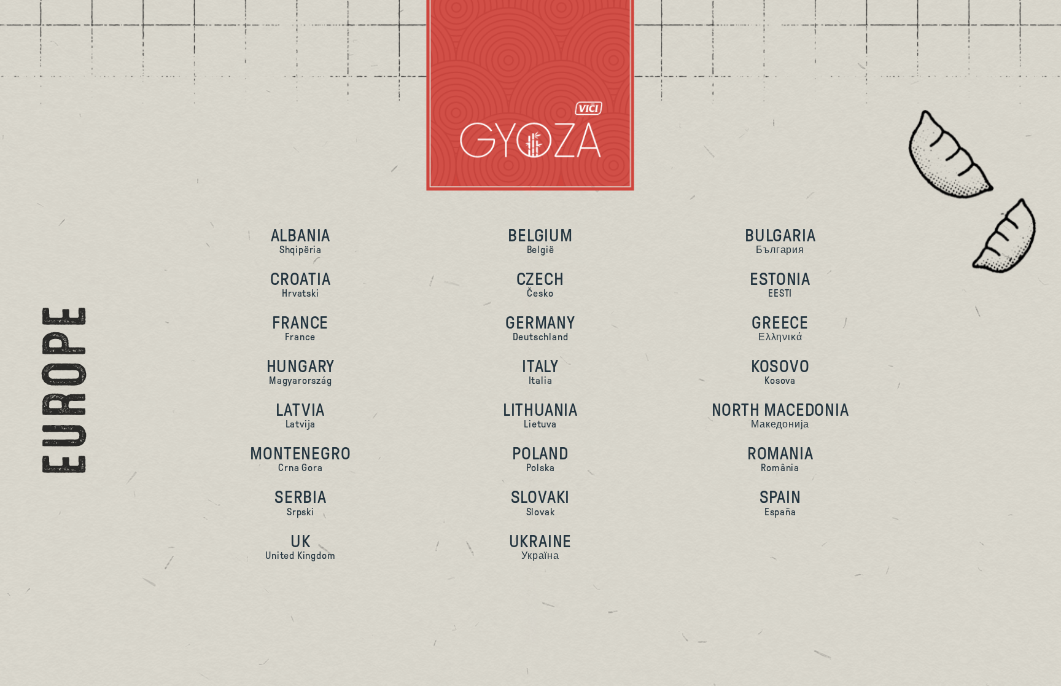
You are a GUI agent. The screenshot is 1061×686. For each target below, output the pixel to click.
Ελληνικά (780, 327)
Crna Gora (300, 458)
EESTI (780, 284)
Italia (540, 371)
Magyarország (300, 371)
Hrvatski (300, 284)
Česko (540, 284)
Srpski (300, 502)
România (780, 458)
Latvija (300, 414)
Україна (540, 546)
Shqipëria (301, 240)
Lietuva (540, 414)
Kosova (780, 371)
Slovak (540, 502)
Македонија (780, 414)
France (300, 327)
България (780, 240)
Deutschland (540, 327)
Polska (540, 458)
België (540, 240)
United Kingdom (300, 546)
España (780, 502)
